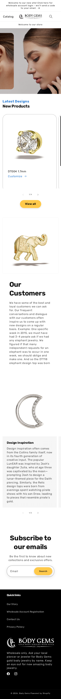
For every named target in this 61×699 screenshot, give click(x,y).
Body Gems (24, 693)
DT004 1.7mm (17, 171)
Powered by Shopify (40, 693)
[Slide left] (23, 194)
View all (30, 203)
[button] (7, 16)
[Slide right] (38, 194)
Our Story (12, 604)
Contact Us (13, 619)
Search (43, 571)
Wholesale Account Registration (25, 611)
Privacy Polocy (15, 626)
